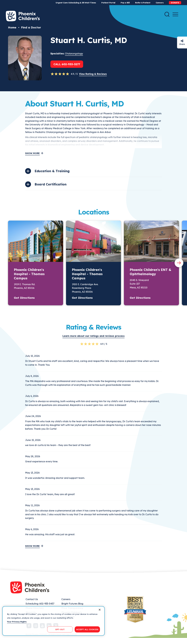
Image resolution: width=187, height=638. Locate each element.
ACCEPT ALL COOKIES (87, 629)
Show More (32, 153)
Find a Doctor (31, 27)
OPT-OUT (60, 629)
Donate (175, 2)
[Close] (99, 610)
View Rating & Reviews (93, 73)
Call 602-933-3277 (66, 64)
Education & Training (52, 171)
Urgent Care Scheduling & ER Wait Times (76, 2)
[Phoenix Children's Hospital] (23, 16)
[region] (53, 621)
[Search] (167, 14)
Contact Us (32, 599)
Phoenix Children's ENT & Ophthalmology (150, 272)
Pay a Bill (125, 2)
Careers (159, 2)
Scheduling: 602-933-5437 (40, 603)
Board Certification (50, 184)
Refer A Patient (142, 2)
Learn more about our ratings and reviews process (94, 335)
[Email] (182, 41)
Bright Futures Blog (72, 603)
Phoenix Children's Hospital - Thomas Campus (29, 274)
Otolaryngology (74, 53)
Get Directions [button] (24, 297)
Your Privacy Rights (17, 621)
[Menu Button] (175, 14)
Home (12, 27)
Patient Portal (108, 2)
